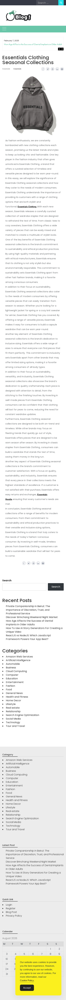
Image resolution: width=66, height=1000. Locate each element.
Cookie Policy (27, 980)
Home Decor (13, 700)
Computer (12, 675)
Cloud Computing (16, 671)
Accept (27, 987)
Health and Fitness (17, 697)
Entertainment (15, 682)
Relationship (13, 711)
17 (7, 964)
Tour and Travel (15, 726)
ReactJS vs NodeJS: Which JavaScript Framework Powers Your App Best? (28, 637)
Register (10, 908)
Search (7, 580)
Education (12, 678)
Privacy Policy (14, 915)
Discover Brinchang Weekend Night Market (32, 617)
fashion (17, 69)
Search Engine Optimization (22, 715)
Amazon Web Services (19, 656)
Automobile (13, 664)
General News (14, 693)
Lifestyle (11, 704)
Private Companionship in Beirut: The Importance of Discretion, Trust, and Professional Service (28, 609)
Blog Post (11, 912)
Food (9, 689)
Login (9, 905)
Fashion (6, 69)
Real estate (13, 708)
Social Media (13, 718)
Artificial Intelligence (18, 660)
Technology (13, 722)
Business (11, 667)
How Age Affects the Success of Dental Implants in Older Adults (33, 44)
